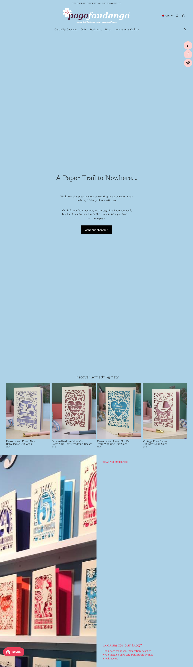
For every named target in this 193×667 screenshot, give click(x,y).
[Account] (177, 15)
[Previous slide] (10, 411)
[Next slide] (45, 411)
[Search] (185, 29)
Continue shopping (96, 230)
